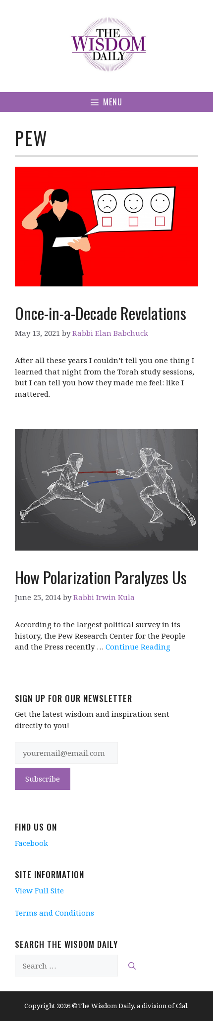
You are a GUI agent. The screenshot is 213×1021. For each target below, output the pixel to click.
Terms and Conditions (54, 913)
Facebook (31, 843)
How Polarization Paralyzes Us (101, 577)
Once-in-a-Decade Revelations (100, 313)
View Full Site (39, 890)
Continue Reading (138, 646)
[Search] (132, 966)
